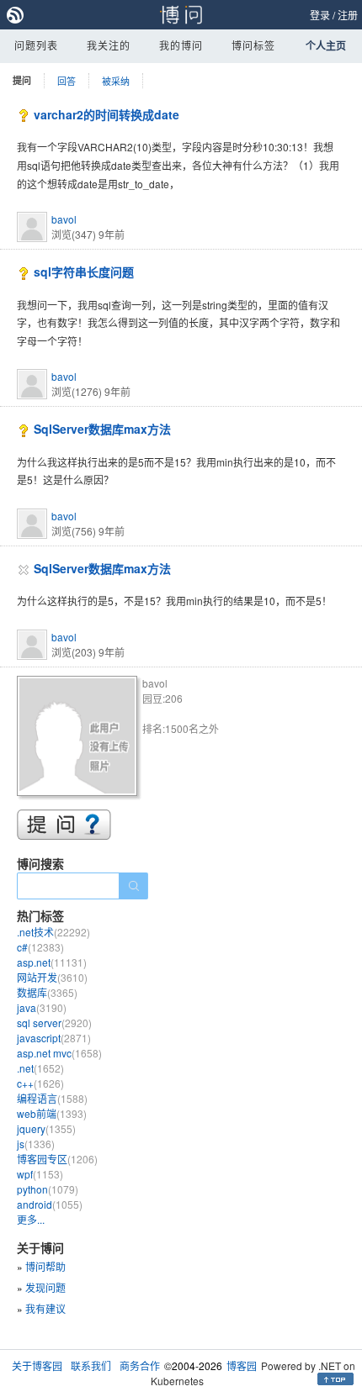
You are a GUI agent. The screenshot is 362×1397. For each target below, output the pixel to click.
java (42, 1007)
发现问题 (45, 1287)
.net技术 (53, 932)
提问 (22, 80)
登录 (320, 15)
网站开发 (52, 977)
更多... (31, 1219)
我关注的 (108, 45)
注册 (348, 15)
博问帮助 (45, 1266)
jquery (46, 1128)
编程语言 (52, 1098)
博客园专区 (57, 1159)
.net (40, 1068)
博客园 (241, 1365)
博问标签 (253, 45)
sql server (54, 1022)
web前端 (52, 1113)
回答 (66, 80)
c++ (40, 1083)
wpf (40, 1174)
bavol (64, 219)
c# (40, 947)
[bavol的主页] (79, 738)
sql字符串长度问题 (84, 271)
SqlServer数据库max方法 (102, 428)
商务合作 (140, 1365)
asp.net (52, 962)
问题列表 (36, 45)
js (36, 1143)
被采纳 (116, 80)
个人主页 (326, 45)
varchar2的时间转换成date (106, 114)
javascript (54, 1038)
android (50, 1204)
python (47, 1189)
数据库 (47, 992)
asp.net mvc (59, 1053)
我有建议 (45, 1308)
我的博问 (181, 45)
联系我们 (91, 1365)
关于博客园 (37, 1365)
